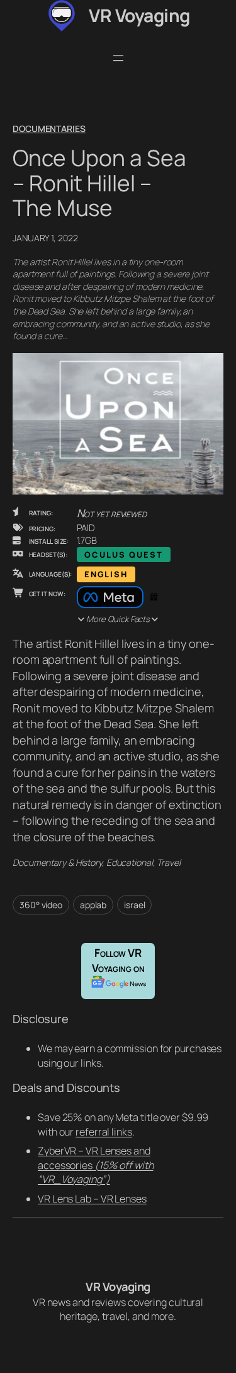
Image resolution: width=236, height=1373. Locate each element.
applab (93, 905)
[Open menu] (118, 58)
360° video (41, 905)
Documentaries (49, 129)
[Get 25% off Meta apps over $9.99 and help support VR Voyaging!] (152, 597)
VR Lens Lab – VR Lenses (92, 1199)
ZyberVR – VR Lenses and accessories (96, 1165)
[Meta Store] (110, 597)
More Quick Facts (118, 619)
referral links (104, 1132)
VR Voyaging (139, 15)
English (106, 574)
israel (134, 905)
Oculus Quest (123, 554)
